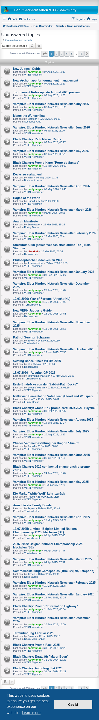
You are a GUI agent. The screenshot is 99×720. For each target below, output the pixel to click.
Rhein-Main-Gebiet (34, 639)
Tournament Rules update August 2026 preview (46, 92)
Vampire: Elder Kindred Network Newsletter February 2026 (54, 233)
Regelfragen (31, 366)
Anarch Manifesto (25, 221)
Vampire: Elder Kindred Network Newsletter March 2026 (52, 209)
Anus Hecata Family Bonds (32, 505)
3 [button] (61, 54)
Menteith (32, 118)
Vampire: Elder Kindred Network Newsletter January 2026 (53, 272)
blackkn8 (33, 251)
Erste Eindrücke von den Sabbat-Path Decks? (45, 384)
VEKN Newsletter (34, 109)
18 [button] (80, 54)
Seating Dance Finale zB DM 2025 (37, 361)
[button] (44, 53)
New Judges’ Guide (27, 68)
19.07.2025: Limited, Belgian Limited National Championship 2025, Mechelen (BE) (45, 530)
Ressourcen (31, 254)
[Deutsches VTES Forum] (49, 2)
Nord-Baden (31, 576)
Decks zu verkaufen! (27, 174)
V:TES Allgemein (33, 74)
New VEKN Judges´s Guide (32, 310)
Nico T (31, 399)
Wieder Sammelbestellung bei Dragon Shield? (46, 443)
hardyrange (34, 71)
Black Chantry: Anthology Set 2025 (37, 668)
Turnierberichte (32, 304)
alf (29, 364)
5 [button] (72, 54)
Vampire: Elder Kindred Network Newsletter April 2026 (51, 186)
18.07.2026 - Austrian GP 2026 (34, 372)
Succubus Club (32, 121)
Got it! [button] (73, 704)
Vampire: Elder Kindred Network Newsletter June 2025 (51, 455)
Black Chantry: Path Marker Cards (37, 139)
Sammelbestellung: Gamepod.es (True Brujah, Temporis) (53, 571)
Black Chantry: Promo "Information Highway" (45, 606)
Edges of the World (27, 198)
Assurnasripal (35, 263)
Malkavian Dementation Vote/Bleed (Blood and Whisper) (53, 396)
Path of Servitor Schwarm (31, 337)
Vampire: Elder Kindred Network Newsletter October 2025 (53, 349)
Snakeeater (34, 224)
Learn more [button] (31, 713)
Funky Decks (31, 227)
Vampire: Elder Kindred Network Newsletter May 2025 (51, 482)
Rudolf (31, 201)
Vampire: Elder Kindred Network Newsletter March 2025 (52, 559)
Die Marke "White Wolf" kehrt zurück (39, 493)
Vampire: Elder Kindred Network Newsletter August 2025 (53, 419)
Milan (30, 177)
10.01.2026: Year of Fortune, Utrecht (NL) (41, 298)
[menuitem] (12, 19)
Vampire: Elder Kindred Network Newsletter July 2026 (51, 104)
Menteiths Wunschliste (29, 115)
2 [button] (56, 54)
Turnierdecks (31, 343)
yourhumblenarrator (39, 375)
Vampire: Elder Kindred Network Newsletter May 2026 (51, 151)
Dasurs (32, 636)
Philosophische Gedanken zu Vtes (37, 260)
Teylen (31, 340)
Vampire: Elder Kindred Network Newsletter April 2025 (51, 517)
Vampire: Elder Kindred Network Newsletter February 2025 (54, 582)
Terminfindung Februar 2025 (33, 633)
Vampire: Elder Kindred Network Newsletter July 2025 (51, 431)
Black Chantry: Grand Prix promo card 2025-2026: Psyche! (54, 408)
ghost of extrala (36, 387)
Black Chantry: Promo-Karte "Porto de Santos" (46, 162)
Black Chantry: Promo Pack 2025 (36, 645)
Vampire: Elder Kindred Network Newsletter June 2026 (51, 127)
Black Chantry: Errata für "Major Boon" (40, 656)
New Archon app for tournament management (45, 80)
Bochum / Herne (33, 180)
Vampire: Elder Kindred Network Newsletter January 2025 (53, 594)
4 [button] (66, 54)
